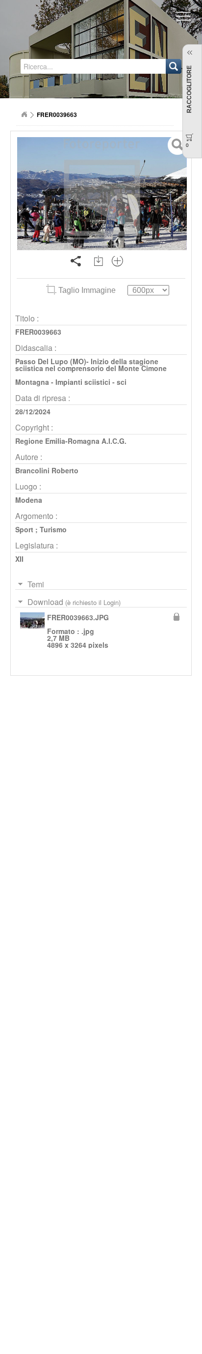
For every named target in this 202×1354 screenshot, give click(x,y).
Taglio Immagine (87, 290)
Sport (24, 529)
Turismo (53, 529)
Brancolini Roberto (46, 470)
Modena (28, 500)
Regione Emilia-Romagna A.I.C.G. (70, 441)
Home (24, 114)
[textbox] (65, 66)
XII (19, 559)
